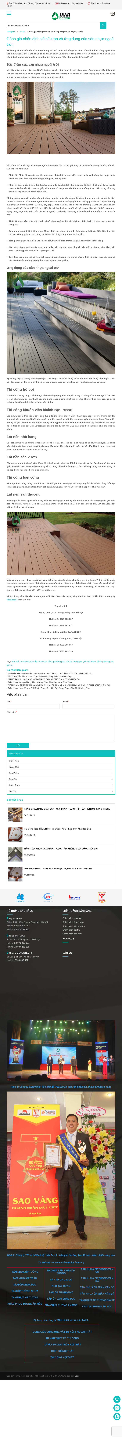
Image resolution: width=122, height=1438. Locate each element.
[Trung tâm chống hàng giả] (102, 897)
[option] (20, 897)
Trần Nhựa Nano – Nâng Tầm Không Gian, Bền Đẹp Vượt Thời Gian (40, 682)
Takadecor (12, 599)
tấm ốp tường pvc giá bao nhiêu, (81, 661)
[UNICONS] (74, 897)
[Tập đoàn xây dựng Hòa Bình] (20, 897)
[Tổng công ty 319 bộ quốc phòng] (47, 897)
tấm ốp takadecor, (39, 661)
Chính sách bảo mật (72, 933)
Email (65, 701)
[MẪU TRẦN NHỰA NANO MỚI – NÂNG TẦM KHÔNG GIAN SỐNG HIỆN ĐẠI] (15, 854)
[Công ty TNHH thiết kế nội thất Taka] (61, 16)
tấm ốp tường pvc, (57, 661)
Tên (9, 701)
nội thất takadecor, (21, 661)
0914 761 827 (22, 929)
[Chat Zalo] (117, 1416)
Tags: (9, 661)
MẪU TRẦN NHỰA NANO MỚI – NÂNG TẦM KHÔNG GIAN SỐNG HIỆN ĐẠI (44, 679)
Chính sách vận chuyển (73, 926)
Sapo (77, 1376)
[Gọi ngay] (117, 1399)
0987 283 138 (22, 947)
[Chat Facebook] (117, 1408)
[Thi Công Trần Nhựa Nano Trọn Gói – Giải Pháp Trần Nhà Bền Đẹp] (15, 834)
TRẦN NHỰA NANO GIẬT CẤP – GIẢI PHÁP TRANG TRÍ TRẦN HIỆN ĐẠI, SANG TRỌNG (50, 673)
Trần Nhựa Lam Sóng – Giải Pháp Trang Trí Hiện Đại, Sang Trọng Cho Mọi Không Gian (49, 688)
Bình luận (11, 712)
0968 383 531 (21, 960)
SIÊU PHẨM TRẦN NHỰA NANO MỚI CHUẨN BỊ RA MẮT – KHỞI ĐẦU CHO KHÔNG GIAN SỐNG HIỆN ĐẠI (59, 685)
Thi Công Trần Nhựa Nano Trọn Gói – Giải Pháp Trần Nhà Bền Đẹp (40, 676)
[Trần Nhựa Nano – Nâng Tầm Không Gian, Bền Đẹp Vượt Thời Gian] (15, 874)
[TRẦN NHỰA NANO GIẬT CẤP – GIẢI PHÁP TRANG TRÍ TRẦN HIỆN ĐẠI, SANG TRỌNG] (15, 815)
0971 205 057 (22, 925)
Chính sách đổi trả (71, 930)
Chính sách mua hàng (72, 918)
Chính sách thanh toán (73, 922)
